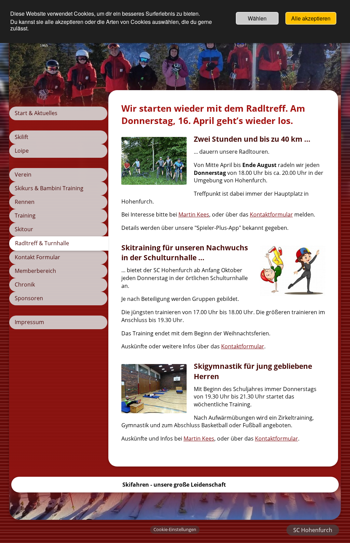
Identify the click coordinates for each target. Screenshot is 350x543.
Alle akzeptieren (311, 18)
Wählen (257, 18)
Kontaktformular (271, 214)
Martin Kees (193, 214)
